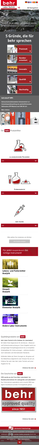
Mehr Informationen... (24, 439)
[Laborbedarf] (9, 4)
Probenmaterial (19, 189)
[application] (19, 20)
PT (37, 2)
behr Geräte (19, 222)
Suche (37, 5)
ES (34, 2)
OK (19, 442)
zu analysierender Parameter (19, 157)
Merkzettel (19, 7)
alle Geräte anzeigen (19, 241)
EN (29, 2)
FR (31, 2)
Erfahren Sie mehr (28, 368)
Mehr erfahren (5, 110)
